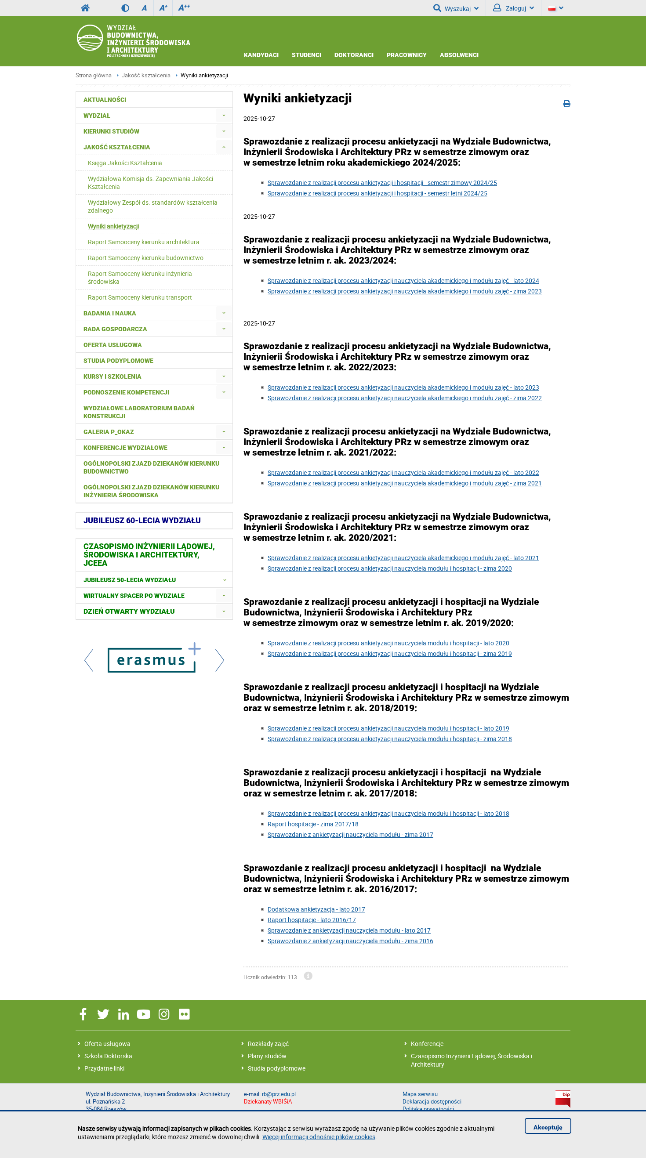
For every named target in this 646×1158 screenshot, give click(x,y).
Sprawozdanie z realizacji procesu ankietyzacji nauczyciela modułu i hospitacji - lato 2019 (388, 728)
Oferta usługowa (107, 1043)
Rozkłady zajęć (268, 1043)
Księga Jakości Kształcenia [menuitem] (125, 163)
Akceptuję (548, 1127)
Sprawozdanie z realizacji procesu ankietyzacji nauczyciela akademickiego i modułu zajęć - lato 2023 (403, 387)
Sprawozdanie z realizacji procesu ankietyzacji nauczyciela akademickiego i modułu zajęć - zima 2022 (405, 398)
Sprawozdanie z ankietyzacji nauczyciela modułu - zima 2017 (350, 834)
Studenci (306, 54)
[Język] (555, 8)
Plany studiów (267, 1056)
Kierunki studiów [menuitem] (111, 131)
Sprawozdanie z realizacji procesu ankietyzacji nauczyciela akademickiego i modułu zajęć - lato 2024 (403, 280)
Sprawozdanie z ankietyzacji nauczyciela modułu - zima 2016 (350, 941)
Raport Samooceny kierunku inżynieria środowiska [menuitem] (140, 277)
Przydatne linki (104, 1068)
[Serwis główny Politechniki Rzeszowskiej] (85, 8)
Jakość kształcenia (146, 75)
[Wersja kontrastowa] (128, 8)
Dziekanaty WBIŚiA (268, 1101)
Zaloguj (515, 8)
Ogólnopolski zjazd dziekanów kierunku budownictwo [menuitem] (151, 467)
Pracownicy (407, 54)
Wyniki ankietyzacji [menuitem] (113, 226)
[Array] (154, 658)
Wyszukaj (458, 8)
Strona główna (94, 75)
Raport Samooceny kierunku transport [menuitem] (140, 297)
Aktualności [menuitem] (104, 99)
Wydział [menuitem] (96, 115)
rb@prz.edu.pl (279, 1094)
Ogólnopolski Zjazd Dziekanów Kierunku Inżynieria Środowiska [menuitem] (151, 491)
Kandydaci (261, 54)
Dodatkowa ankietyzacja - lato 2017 (316, 909)
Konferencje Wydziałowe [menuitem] (125, 447)
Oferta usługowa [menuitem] (112, 344)
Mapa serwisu (420, 1094)
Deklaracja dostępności (432, 1101)
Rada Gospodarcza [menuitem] (115, 329)
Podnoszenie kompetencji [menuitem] (126, 392)
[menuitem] (224, 115)
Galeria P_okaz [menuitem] (108, 431)
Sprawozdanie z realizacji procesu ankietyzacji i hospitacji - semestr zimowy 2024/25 (382, 182)
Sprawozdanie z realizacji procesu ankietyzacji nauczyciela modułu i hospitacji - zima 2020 (390, 568)
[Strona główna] (133, 41)
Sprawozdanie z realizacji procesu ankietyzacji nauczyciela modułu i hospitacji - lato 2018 (388, 813)
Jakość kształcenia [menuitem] (116, 147)
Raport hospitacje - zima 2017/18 (313, 824)
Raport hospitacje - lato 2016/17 (312, 920)
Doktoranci (354, 54)
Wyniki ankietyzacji (204, 75)
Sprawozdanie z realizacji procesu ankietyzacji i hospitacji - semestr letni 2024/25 (377, 193)
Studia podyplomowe (276, 1068)
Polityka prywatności (428, 1109)
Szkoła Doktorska (108, 1056)
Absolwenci (459, 54)
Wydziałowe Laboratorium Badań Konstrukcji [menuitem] (139, 412)
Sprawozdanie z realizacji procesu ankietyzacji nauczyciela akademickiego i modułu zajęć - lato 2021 (403, 558)
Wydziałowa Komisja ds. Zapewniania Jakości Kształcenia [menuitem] (150, 182)
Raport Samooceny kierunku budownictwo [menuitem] (145, 257)
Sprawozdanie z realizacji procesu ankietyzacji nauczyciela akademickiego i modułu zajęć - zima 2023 (405, 291)
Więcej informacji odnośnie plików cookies (318, 1137)
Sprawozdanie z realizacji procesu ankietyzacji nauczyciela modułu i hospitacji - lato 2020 (388, 643)
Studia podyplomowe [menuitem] (118, 360)
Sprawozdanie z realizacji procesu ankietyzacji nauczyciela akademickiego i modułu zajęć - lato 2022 (403, 472)
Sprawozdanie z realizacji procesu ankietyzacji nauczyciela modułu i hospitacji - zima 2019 (390, 653)
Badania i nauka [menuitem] (109, 313)
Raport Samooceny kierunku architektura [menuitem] (144, 242)
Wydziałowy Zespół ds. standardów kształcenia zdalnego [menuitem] (153, 206)
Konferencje (427, 1043)
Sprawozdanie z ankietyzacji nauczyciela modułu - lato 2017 (349, 930)
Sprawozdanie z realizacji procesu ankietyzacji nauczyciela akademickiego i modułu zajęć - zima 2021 (405, 483)
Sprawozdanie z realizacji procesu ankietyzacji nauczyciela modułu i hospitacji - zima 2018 (390, 739)
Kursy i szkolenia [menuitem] (112, 376)
